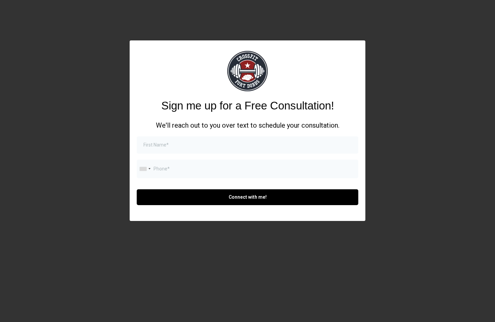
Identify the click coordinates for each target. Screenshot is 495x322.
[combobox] (145, 169)
